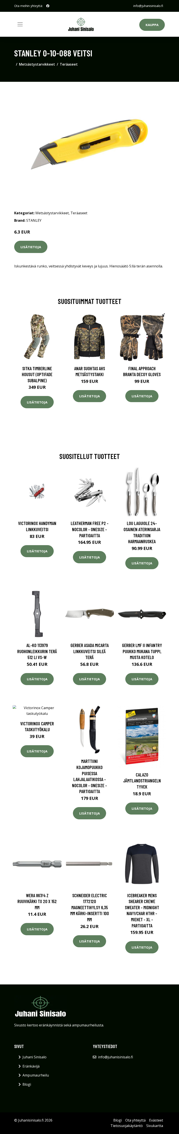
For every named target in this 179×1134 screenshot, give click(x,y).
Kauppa (152, 25)
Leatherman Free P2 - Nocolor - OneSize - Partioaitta (89, 529)
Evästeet (156, 1120)
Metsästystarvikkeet (37, 64)
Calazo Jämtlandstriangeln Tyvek (142, 780)
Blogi (26, 1084)
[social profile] (48, 6)
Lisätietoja (31, 247)
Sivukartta (154, 1125)
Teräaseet (69, 64)
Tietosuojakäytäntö (126, 1125)
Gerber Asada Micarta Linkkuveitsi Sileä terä (90, 651)
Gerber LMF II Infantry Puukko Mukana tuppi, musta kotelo (142, 651)
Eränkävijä (31, 1066)
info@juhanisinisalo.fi (148, 6)
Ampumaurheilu (35, 1075)
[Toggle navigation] (20, 24)
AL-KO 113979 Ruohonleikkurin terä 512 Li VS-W (37, 651)
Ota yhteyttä (135, 1120)
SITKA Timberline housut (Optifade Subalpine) (37, 374)
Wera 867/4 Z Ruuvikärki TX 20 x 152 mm (37, 901)
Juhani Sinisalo (34, 1057)
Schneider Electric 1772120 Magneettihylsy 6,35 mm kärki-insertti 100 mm (89, 907)
